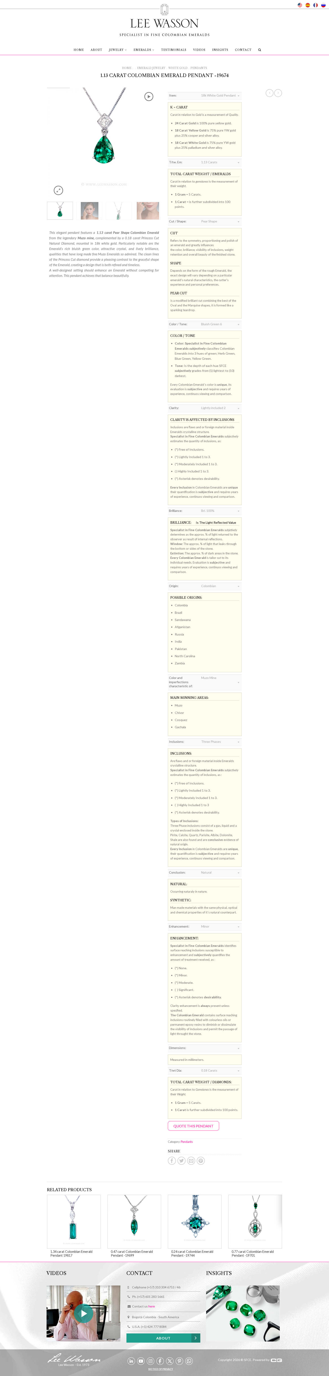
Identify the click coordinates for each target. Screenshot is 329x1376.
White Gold (178, 68)
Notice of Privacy (160, 1368)
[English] (300, 5)
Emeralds (142, 50)
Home (79, 50)
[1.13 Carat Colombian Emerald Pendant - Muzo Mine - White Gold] (104, 144)
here (151, 1306)
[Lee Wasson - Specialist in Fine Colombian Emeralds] (164, 19)
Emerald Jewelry (151, 68)
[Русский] (323, 5)
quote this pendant (193, 1126)
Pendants (198, 68)
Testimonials (173, 50)
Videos (199, 50)
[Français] (315, 5)
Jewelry (116, 50)
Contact (243, 50)
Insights (220, 50)
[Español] (308, 5)
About (96, 50)
